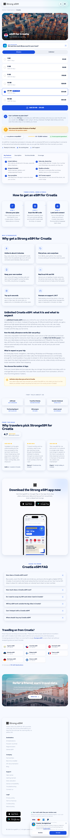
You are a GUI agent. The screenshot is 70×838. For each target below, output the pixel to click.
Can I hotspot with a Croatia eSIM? (18, 610)
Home (4, 10)
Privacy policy (10, 798)
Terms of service (11, 801)
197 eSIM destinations (16, 665)
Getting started (11, 778)
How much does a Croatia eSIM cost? (18, 590)
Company (9, 754)
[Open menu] (64, 4)
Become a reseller (11, 761)
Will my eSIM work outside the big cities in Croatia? (23, 604)
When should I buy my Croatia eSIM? (18, 617)
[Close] (66, 823)
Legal (7, 794)
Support (8, 772)
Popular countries (11, 744)
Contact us (9, 789)
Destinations (11, 10)
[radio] (35, 59)
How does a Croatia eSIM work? (17, 575)
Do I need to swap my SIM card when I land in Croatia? (24, 597)
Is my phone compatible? (14, 136)
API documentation (12, 763)
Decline (40, 832)
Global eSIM (9, 749)
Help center (9, 775)
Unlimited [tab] (51, 52)
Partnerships (10, 758)
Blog (7, 766)
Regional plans (10, 746)
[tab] (7, 155)
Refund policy (10, 806)
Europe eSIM (38, 638)
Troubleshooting (11, 786)
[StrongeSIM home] (11, 4)
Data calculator (11, 781)
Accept (58, 832)
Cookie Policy (46, 828)
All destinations (10, 741)
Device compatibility (12, 783)
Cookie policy (10, 803)
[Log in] (60, 4)
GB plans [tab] (18, 52)
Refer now (34, 696)
